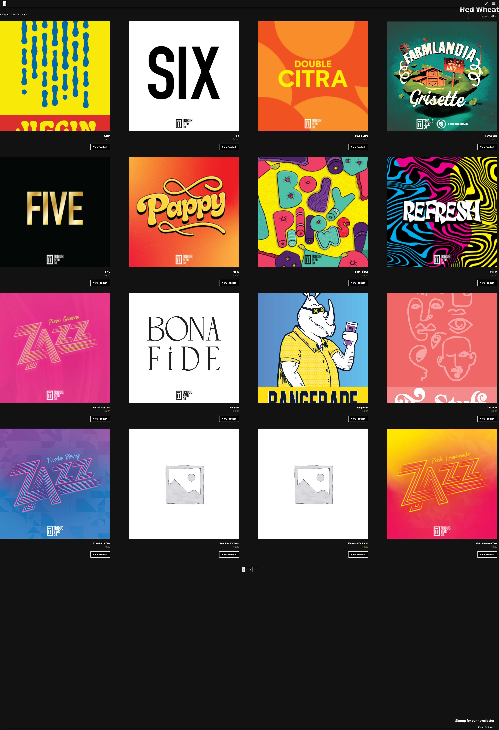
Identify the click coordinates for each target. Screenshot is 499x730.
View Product (100, 147)
